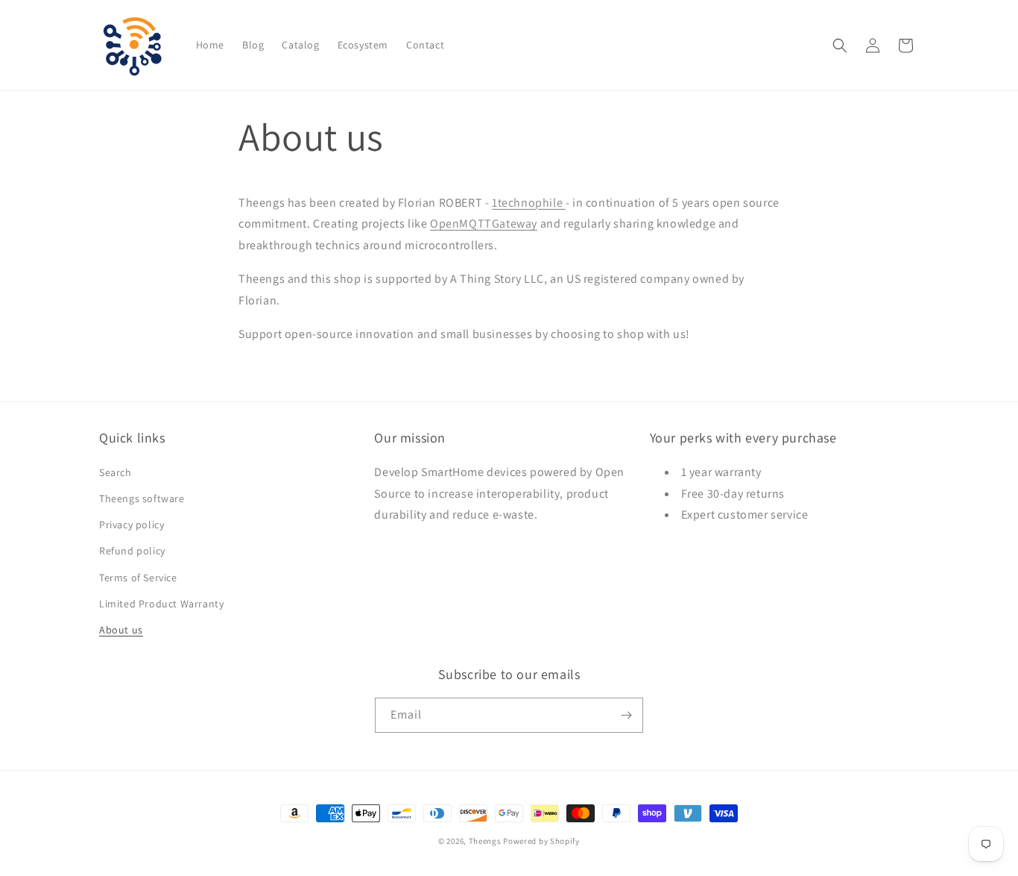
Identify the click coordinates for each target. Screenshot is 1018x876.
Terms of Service (138, 577)
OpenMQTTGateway (483, 223)
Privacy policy (131, 524)
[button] (839, 45)
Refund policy (132, 550)
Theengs (485, 841)
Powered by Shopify (541, 841)
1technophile (529, 202)
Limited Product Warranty (161, 603)
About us (121, 629)
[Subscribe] (626, 715)
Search (115, 472)
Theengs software (142, 498)
